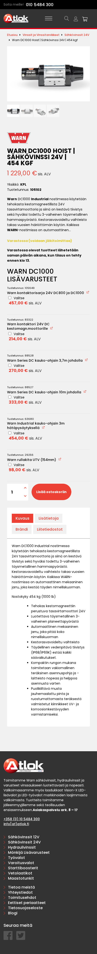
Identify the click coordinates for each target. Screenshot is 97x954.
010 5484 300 (39, 5)
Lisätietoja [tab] (49, 518)
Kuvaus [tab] (22, 518)
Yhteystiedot (20, 892)
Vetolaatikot (20, 873)
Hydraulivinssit (22, 847)
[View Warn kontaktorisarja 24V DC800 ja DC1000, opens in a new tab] (88, 292)
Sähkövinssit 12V (23, 837)
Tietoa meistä (21, 887)
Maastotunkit (21, 878)
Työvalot (16, 857)
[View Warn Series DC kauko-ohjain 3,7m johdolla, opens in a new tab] (86, 360)
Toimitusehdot (22, 897)
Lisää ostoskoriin (51, 492)
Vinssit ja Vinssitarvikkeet (41, 35)
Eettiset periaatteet (27, 902)
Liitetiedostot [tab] (50, 529)
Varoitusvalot (21, 863)
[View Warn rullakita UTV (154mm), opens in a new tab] (60, 459)
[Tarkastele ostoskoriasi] (85, 18)
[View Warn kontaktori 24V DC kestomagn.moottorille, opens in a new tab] (51, 328)
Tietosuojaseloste (25, 908)
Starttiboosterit (23, 868)
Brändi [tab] (22, 529)
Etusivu (12, 35)
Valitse (25, 301)
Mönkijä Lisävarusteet (29, 852)
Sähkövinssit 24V (77, 35)
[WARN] (19, 138)
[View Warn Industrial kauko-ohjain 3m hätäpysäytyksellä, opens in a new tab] (43, 427)
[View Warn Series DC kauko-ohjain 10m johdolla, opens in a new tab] (85, 391)
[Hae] (66, 18)
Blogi (12, 913)
